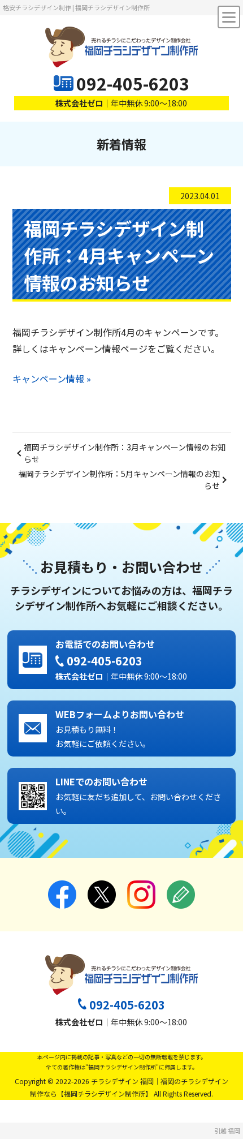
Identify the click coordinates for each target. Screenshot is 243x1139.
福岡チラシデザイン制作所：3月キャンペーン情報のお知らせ (124, 453)
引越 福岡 (227, 1130)
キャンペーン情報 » (51, 378)
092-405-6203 (132, 83)
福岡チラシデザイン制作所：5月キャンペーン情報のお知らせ (119, 479)
